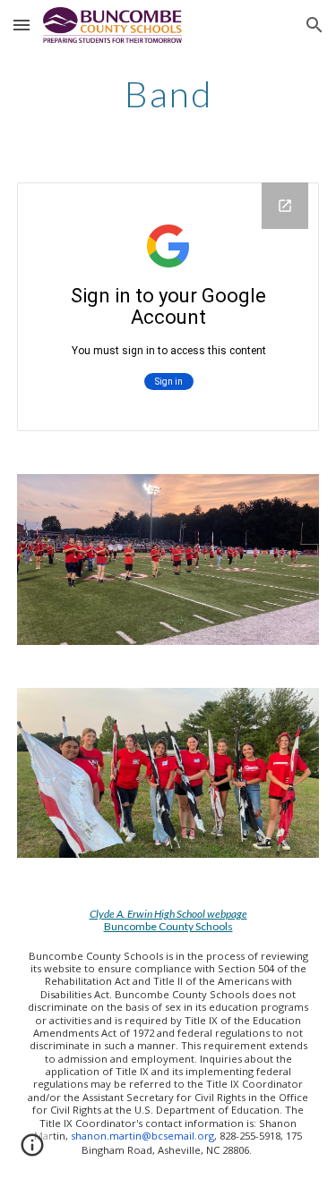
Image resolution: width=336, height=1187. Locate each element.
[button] (21, 24)
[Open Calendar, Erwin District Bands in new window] (285, 205)
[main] (168, 94)
